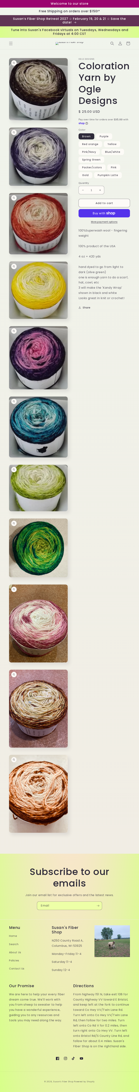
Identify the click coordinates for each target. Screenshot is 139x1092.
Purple (104, 136)
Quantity (84, 183)
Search (14, 944)
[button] (11, 43)
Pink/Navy (89, 152)
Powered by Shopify (84, 1081)
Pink (114, 167)
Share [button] (86, 307)
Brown (86, 136)
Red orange (90, 144)
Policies (14, 960)
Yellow (112, 144)
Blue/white (112, 152)
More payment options (104, 221)
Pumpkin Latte (108, 175)
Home (13, 936)
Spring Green (91, 159)
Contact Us (16, 968)
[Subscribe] (98, 905)
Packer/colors (92, 167)
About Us (15, 952)
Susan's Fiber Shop (63, 1081)
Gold (85, 175)
